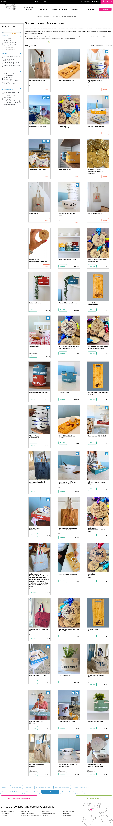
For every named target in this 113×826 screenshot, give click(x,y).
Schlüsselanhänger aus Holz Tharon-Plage (69, 630)
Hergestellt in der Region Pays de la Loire (11, 63)
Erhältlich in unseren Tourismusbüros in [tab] (8, 89)
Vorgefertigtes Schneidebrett (93, 304)
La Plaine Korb (64, 392)
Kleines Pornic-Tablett (96, 126)
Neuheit (7, 38)
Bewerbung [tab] (5, 36)
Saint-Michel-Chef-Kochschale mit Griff (95, 765)
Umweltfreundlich (10, 42)
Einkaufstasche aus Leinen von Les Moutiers (68, 529)
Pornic (7, 99)
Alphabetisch (99, 45)
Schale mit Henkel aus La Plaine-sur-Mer (68, 765)
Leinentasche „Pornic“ (37, 80)
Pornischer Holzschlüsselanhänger (67, 127)
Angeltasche (33, 213)
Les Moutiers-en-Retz (12, 102)
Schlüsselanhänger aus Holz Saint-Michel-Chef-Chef (69, 347)
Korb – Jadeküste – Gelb (67, 259)
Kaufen (46, 89)
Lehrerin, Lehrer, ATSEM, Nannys (11, 81)
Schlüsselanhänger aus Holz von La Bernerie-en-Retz (98, 347)
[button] (107, 2)
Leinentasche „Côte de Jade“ (37, 483)
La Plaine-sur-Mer (11, 95)
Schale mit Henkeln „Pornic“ (95, 81)
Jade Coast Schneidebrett (68, 574)
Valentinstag (9, 75)
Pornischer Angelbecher (37, 126)
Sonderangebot (10, 44)
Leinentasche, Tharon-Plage (96, 676)
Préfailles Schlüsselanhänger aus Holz (96, 575)
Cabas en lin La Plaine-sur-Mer (38, 630)
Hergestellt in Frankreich (11, 66)
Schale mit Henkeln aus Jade (67, 214)
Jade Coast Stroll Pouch (37, 170)
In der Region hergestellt (11, 57)
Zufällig (92, 45)
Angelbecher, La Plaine (67, 721)
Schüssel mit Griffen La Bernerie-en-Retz (67, 483)
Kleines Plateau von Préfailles (36, 529)
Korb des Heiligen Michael (38, 392)
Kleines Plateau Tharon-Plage (96, 483)
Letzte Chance (9, 47)
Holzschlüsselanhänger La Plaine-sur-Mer (97, 260)
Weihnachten (9, 84)
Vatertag (8, 79)
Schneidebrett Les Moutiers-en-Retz (98, 393)
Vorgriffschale (34, 346)
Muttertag (8, 77)
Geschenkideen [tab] (6, 71)
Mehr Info (62, 266)
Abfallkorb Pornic (65, 170)
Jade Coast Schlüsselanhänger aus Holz (96, 529)
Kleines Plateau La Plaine (38, 675)
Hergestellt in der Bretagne (8, 60)
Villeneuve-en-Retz (11, 104)
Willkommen (9, 74)
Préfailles (8, 97)
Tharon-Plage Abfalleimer (68, 303)
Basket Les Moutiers (95, 721)
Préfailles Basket (35, 303)
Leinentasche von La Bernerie (36, 765)
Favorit (7, 40)
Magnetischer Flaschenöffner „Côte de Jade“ (38, 261)
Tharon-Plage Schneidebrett (93, 630)
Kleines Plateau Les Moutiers (36, 722)
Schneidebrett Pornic (66, 80)
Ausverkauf (8, 45)
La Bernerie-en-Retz (12, 101)
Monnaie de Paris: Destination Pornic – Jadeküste (95, 171)
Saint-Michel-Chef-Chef (10, 93)
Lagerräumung (9, 49)
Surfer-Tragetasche (95, 213)
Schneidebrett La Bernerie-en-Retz (68, 437)
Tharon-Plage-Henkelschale (34, 437)
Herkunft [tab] (4, 53)
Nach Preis (109, 45)
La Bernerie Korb (65, 675)
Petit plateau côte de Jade (97, 436)
